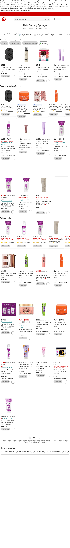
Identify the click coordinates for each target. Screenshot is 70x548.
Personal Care (47, 3)
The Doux (56, 373)
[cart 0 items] (66, 19)
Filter (5, 35)
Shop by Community (32, 7)
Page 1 (5, 440)
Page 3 (15, 440)
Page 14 (27, 442)
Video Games (57, 5)
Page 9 (44, 440)
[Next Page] (68, 35)
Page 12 (61, 440)
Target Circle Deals (20, 8)
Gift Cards (23, 7)
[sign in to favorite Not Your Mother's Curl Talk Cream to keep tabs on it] (30, 211)
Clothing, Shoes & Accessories (41, 1)
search (48, 19)
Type (52, 35)
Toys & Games (37, 5)
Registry (7, 10)
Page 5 (25, 440)
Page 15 (33, 442)
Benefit (60, 35)
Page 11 (55, 440)
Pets (7, 5)
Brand (46, 35)
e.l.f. (54, 71)
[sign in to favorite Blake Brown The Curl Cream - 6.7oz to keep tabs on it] (30, 152)
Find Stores (26, 10)
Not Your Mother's (6, 150)
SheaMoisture (22, 333)
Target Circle (19, 10)
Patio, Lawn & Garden (10, 3)
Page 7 (34, 440)
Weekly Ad (29, 8)
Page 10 (49, 440)
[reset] (45, 19)
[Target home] (4, 19)
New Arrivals (60, 7)
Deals (48, 7)
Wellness (15, 5)
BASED (38, 205)
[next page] (40, 437)
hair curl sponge (9, 451)
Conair (3, 71)
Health (10, 5)
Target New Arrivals (6, 1)
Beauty (40, 3)
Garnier (21, 277)
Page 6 (29, 440)
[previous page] (30, 437)
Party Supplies (9, 7)
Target (24, 28)
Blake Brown (22, 147)
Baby (36, 3)
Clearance (53, 7)
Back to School (16, 1)
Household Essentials (28, 3)
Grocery (19, 3)
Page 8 (39, 440)
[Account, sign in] (58, 19)
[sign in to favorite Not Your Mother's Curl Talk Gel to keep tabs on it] (65, 158)
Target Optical (42, 7)
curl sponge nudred (54, 451)
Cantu (55, 277)
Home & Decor (55, 1)
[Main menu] (10, 19)
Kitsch (2, 277)
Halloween (29, 1)
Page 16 (38, 442)
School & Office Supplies (25, 5)
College (23, 1)
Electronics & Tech (47, 5)
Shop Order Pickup (38, 8)
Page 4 (20, 440)
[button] (21, 105)
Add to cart (5, 76)
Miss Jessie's (39, 370)
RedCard (12, 10)
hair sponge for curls (25, 451)
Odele (20, 71)
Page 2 (10, 440)
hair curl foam (40, 451)
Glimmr (38, 279)
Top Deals (12, 8)
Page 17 (44, 442)
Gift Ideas (17, 7)
